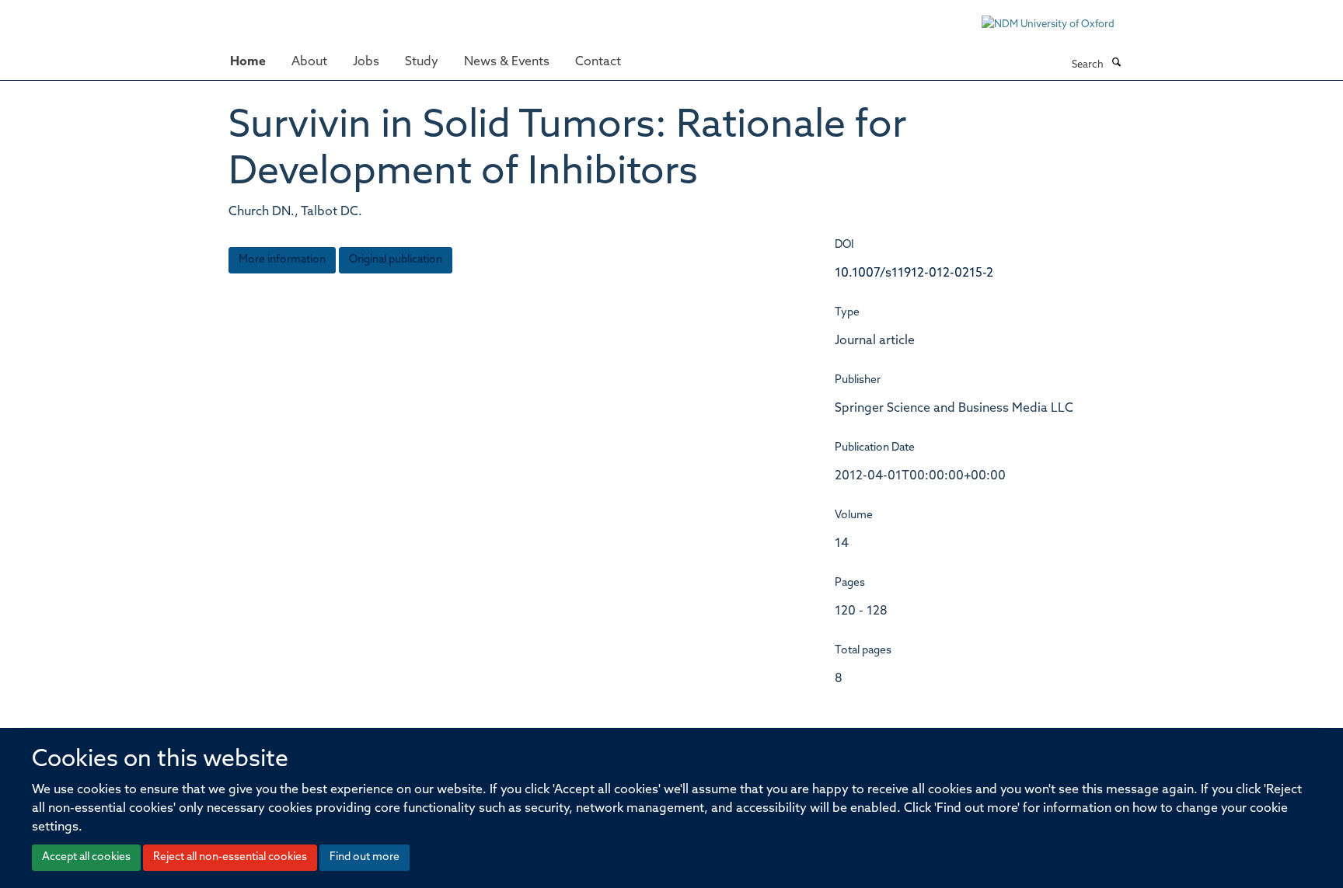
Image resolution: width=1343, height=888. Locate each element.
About (309, 62)
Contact (598, 62)
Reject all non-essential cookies (230, 857)
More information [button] (282, 260)
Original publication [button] (395, 260)
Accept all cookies (86, 857)
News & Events (506, 62)
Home (248, 62)
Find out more (364, 857)
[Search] (1116, 63)
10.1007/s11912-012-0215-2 (914, 273)
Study (421, 62)
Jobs (366, 62)
